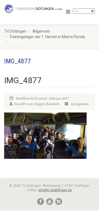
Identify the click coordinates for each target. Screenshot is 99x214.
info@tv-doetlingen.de (55, 190)
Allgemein (41, 31)
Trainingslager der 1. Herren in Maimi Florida (47, 37)
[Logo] (33, 8)
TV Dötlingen (15, 31)
